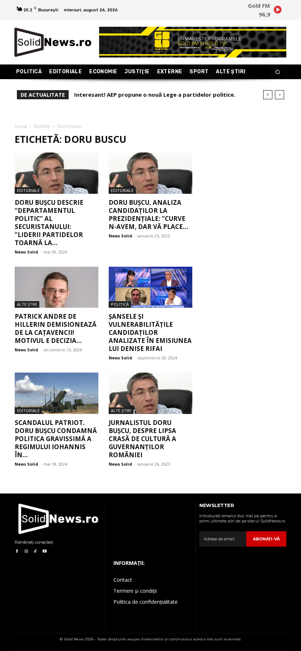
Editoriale (28, 190)
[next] (279, 94)
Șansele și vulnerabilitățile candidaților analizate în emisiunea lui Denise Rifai (150, 332)
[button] (278, 72)
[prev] (267, 94)
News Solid (26, 252)
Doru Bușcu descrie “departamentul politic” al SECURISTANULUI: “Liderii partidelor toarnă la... (49, 222)
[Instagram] (26, 551)
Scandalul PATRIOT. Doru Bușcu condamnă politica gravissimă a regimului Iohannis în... (56, 438)
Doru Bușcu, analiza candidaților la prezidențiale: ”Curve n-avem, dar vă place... (148, 214)
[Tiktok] (35, 551)
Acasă (21, 126)
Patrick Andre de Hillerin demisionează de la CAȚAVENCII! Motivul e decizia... (56, 328)
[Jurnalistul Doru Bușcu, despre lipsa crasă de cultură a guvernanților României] (150, 393)
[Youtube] (44, 551)
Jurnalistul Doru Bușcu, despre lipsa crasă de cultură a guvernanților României (142, 438)
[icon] (277, 11)
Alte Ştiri (27, 304)
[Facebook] (16, 551)
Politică (120, 304)
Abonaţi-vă (266, 538)
